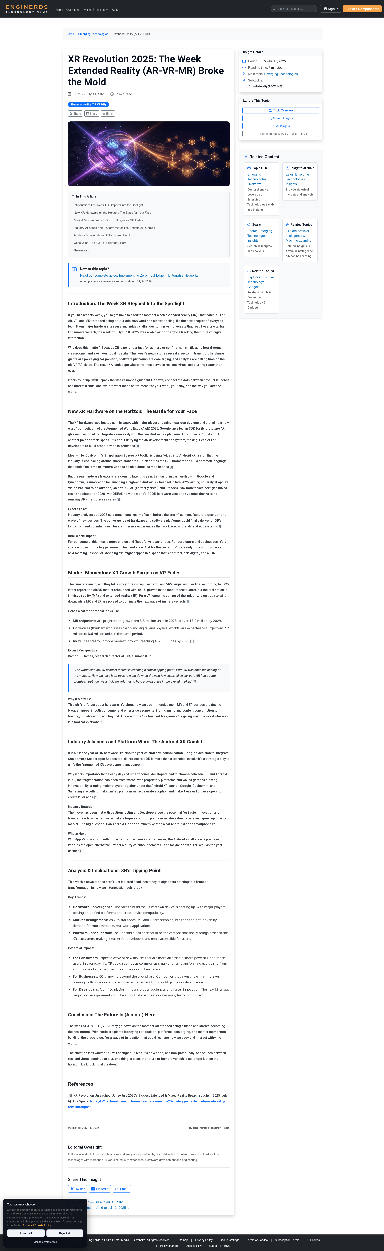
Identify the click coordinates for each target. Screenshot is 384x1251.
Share (77, 113)
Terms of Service (257, 1240)
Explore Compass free (362, 8)
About (115, 9)
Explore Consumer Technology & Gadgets (260, 282)
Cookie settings (229, 1240)
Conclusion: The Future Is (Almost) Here (100, 242)
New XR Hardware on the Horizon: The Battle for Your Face (112, 212)
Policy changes (169, 1246)
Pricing (87, 9)
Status (213, 1246)
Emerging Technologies (93, 34)
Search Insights (283, 118)
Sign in (333, 8)
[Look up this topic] (274, 9)
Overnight (72, 9)
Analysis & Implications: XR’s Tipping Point (102, 235)
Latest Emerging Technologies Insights (297, 179)
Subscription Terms (287, 1240)
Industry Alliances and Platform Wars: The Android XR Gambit (114, 227)
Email (109, 113)
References (81, 250)
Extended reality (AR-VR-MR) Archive (283, 134)
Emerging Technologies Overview (256, 179)
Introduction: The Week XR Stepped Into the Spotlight (108, 205)
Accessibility (194, 1246)
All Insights (283, 126)
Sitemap (183, 1240)
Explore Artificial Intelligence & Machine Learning (298, 235)
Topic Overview (283, 110)
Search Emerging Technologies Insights (259, 235)
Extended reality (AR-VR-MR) (88, 104)
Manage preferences (45, 1242)
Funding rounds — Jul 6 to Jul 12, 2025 (97, 1207)
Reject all (65, 1233)
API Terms (313, 1240)
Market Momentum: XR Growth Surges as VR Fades (108, 220)
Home (59, 9)
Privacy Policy (204, 1240)
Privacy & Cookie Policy (37, 1225)
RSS (227, 1246)
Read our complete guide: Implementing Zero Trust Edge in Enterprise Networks (139, 275)
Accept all (26, 1233)
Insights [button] (100, 9)
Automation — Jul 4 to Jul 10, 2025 (98, 1201)
